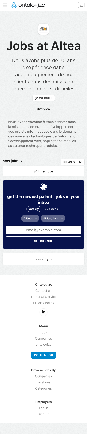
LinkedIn (43, 312)
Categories (43, 388)
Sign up (43, 414)
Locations (43, 382)
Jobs (43, 332)
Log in (43, 408)
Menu (6, 5)
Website (46, 98)
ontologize (44, 345)
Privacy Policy (43, 303)
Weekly (34, 209)
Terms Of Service (44, 297)
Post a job (43, 355)
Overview (43, 109)
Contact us (43, 291)
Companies (43, 338)
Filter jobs (46, 171)
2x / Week (51, 209)
